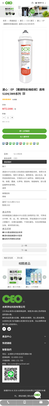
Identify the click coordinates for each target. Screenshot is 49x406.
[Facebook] (4, 329)
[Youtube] (9, 329)
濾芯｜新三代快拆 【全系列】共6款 (15, 286)
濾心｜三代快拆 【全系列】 (34, 286)
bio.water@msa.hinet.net (18, 363)
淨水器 (19, 258)
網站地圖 (22, 395)
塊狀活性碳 (8, 258)
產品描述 (7, 161)
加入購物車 (24, 136)
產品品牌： (8, 158)
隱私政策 (31, 395)
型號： (6, 153)
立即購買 (26, 131)
